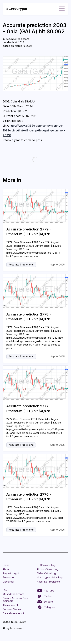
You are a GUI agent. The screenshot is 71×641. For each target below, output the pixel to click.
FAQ (5, 589)
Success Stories (12, 609)
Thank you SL (10, 605)
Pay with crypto (11, 573)
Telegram (49, 607)
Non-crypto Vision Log (50, 577)
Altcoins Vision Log (47, 569)
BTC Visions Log (46, 565)
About (6, 569)
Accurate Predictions (17, 38)
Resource (8, 577)
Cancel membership (14, 613)
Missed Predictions (13, 594)
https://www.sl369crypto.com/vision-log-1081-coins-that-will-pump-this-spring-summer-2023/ (34, 130)
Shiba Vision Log (46, 573)
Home (6, 565)
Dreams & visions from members (15, 599)
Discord (48, 601)
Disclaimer (8, 581)
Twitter (48, 596)
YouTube (49, 590)
